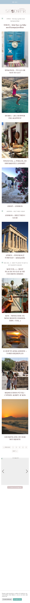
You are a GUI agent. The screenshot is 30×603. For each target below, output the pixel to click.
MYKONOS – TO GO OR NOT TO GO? (15, 71)
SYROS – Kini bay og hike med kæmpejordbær (15, 26)
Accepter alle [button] (17, 599)
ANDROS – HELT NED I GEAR (15, 216)
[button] (15, 2)
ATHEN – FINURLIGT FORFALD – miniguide (15, 256)
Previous (6, 447)
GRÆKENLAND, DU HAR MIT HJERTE (15, 438)
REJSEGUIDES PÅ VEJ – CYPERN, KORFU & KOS (15, 393)
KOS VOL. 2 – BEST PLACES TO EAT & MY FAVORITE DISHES (15, 271)
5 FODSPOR (15, 10)
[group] (15, 471)
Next (15, 451)
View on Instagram (16, 487)
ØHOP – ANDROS (15, 206)
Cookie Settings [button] (7, 599)
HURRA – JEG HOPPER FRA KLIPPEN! (15, 116)
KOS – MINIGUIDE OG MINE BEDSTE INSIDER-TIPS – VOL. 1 (15, 318)
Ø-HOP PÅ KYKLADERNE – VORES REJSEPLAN (15, 352)
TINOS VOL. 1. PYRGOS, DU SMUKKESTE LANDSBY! (15, 162)
